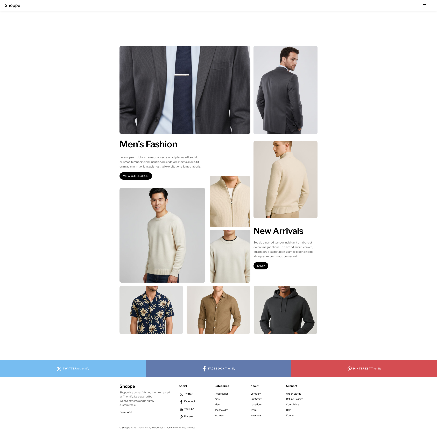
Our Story (256, 399)
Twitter (188, 393)
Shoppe (126, 427)
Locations (256, 404)
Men (217, 404)
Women (219, 415)
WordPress (157, 427)
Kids (217, 399)
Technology (221, 409)
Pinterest (189, 416)
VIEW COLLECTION (135, 176)
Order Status (293, 393)
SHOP (261, 265)
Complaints (292, 404)
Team (253, 409)
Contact (290, 415)
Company (256, 393)
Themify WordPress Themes (180, 427)
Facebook (190, 401)
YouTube (189, 408)
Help (288, 409)
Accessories (221, 393)
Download (125, 412)
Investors (255, 415)
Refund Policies (294, 399)
